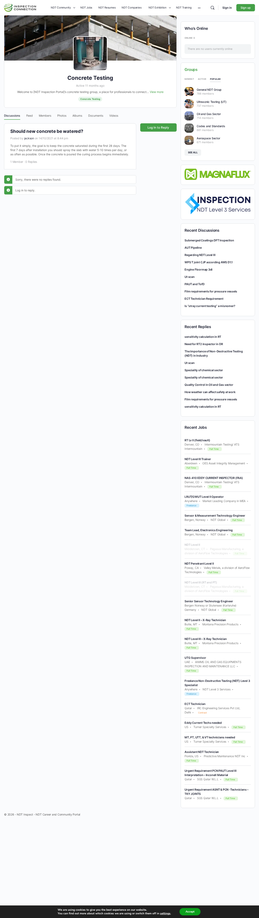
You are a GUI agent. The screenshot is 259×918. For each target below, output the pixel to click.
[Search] (212, 7)
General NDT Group (209, 89)
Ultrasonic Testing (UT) (211, 101)
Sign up (246, 7)
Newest (189, 79)
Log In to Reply (158, 127)
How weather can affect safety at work (210, 392)
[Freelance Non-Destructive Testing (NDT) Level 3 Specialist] (218, 203)
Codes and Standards (211, 126)
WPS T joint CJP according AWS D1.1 (209, 262)
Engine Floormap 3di (198, 269)
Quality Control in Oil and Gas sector (209, 384)
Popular (215, 79)
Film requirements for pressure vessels (211, 291)
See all (193, 152)
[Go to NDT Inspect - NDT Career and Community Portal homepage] (20, 7)
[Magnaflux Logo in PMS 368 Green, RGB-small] (218, 174)
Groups (191, 69)
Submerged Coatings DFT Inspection (209, 240)
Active (202, 79)
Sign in (227, 7)
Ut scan (190, 276)
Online (190, 38)
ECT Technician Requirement (204, 298)
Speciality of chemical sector (204, 370)
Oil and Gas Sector (209, 114)
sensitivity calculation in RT (203, 336)
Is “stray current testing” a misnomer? (210, 306)
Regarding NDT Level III (200, 255)
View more (156, 92)
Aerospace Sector (208, 138)
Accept (190, 912)
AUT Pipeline (193, 247)
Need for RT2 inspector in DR (204, 344)
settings (165, 913)
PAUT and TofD (194, 284)
